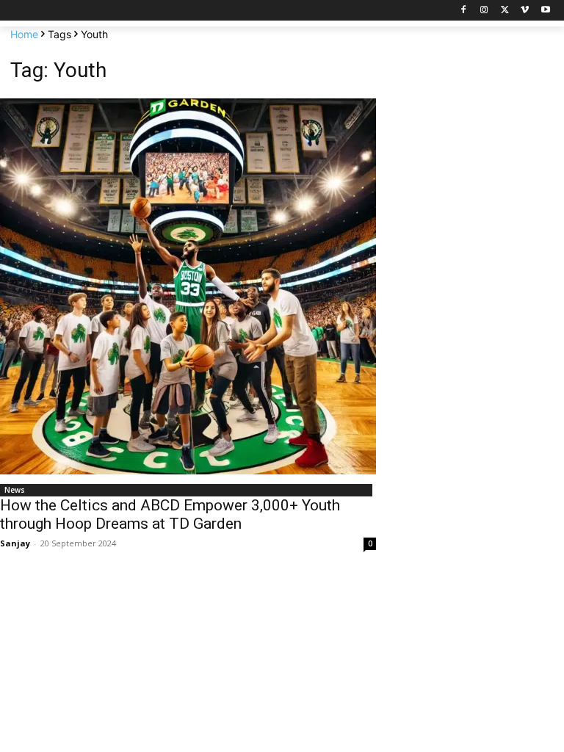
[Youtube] (545, 10)
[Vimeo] (524, 10)
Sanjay (15, 543)
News (14, 490)
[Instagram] (484, 10)
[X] (504, 10)
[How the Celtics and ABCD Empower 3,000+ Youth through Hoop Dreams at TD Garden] (188, 286)
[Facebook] (463, 10)
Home (24, 34)
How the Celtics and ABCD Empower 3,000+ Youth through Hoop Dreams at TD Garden (170, 514)
